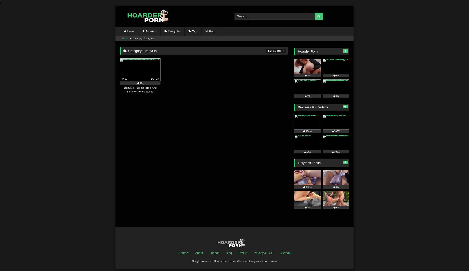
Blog (211, 31)
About (199, 253)
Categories (174, 31)
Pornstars (151, 31)
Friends (214, 253)
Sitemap (285, 253)
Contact (183, 253)
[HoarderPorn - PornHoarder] (150, 16)
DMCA (243, 253)
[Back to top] (458, 261)
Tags (195, 31)
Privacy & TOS (263, 253)
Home (130, 31)
